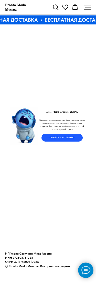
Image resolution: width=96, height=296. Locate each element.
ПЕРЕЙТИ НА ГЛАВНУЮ (62, 137)
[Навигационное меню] (87, 7)
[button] (55, 7)
